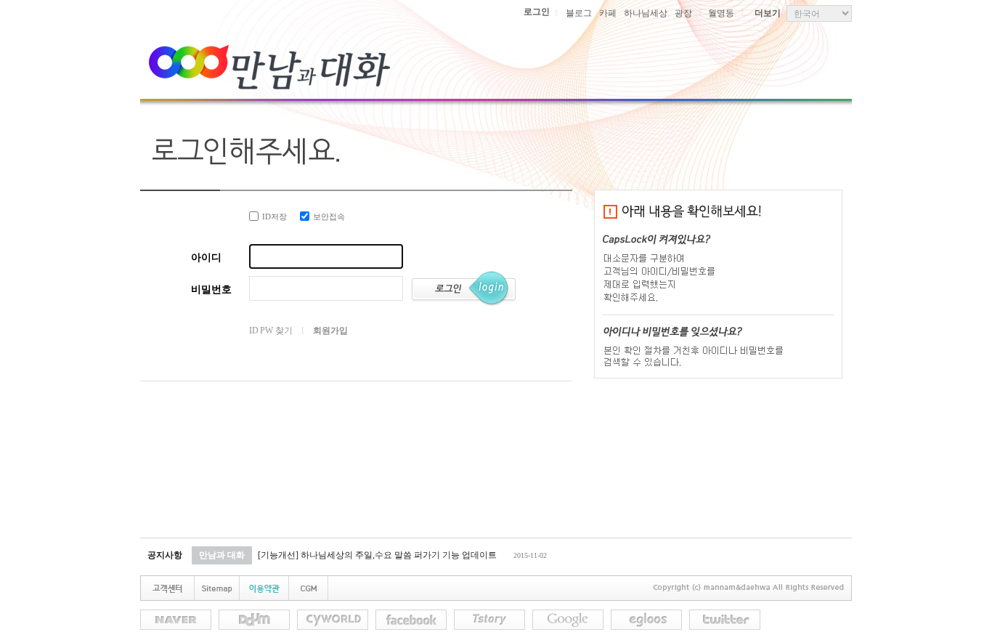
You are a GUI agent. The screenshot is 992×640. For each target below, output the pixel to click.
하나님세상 (645, 13)
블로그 (579, 13)
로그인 (537, 12)
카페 (608, 13)
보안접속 (329, 216)
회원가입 (330, 330)
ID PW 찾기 (270, 330)
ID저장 (274, 216)
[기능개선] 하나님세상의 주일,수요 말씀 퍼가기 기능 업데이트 (377, 555)
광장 (683, 13)
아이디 (206, 257)
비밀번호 (211, 289)
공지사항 (164, 555)
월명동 (721, 13)
